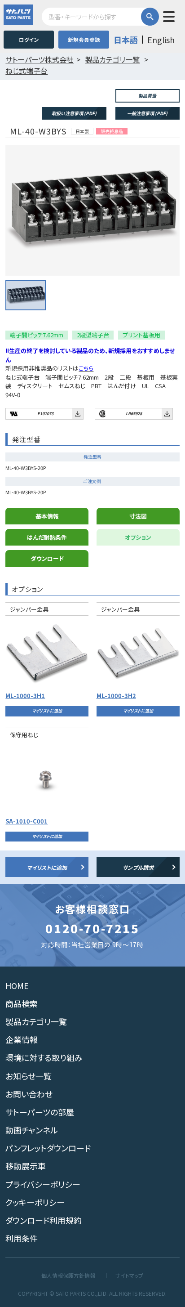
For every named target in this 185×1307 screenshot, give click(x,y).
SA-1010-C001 (26, 821)
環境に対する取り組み (44, 1057)
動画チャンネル (31, 1130)
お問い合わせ (29, 1094)
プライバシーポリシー (42, 1184)
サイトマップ (129, 1275)
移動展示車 (25, 1166)
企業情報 (21, 1039)
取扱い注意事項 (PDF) (74, 113)
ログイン (29, 39)
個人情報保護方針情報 (68, 1275)
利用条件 (21, 1238)
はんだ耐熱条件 (47, 537)
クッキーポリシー (35, 1202)
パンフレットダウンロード (48, 1148)
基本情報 (47, 516)
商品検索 (21, 1003)
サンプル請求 (138, 867)
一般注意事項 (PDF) (147, 113)
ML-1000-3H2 (116, 695)
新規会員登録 (84, 39)
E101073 (45, 413)
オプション (138, 537)
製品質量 (147, 95)
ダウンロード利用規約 (43, 1220)
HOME (17, 985)
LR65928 (134, 413)
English (161, 40)
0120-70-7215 (92, 928)
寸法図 (138, 516)
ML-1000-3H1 (25, 695)
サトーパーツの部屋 (39, 1112)
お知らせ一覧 (28, 1076)
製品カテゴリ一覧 (36, 1021)
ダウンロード (47, 558)
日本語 (126, 40)
